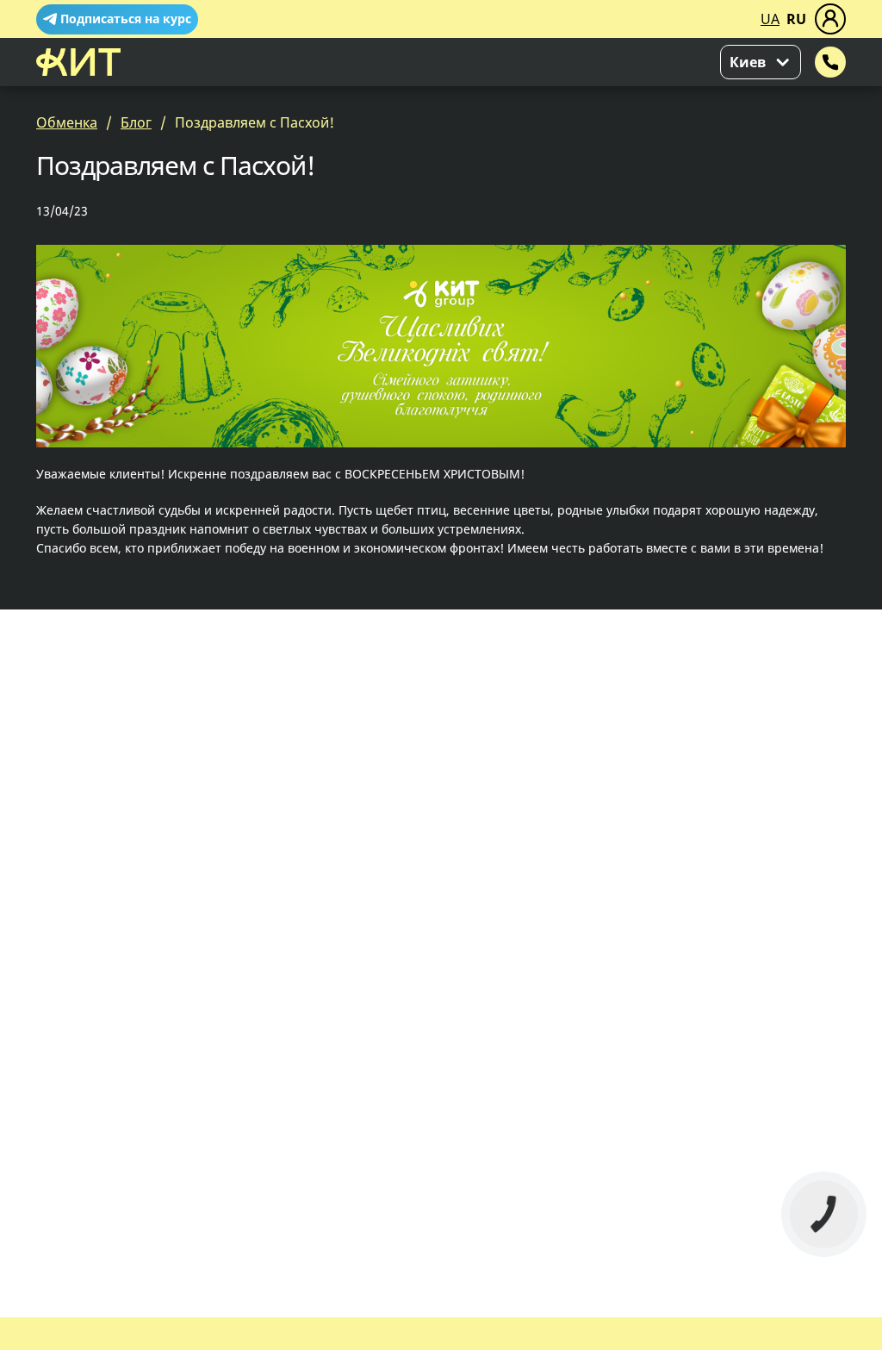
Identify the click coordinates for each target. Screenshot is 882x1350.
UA (770, 18)
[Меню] (830, 18)
